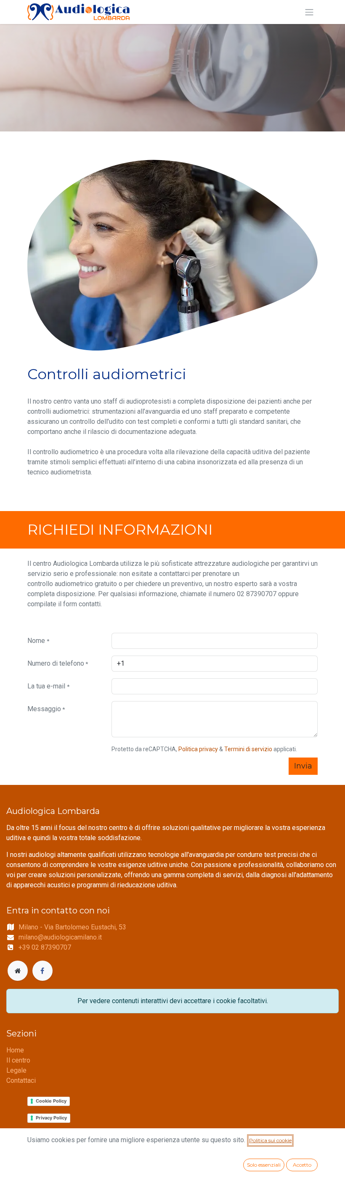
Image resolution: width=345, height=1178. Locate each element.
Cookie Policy (51, 1101)
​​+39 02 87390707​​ (45, 947)
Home (15, 1050)
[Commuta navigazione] (309, 12)
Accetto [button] (302, 1165)
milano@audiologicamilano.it (60, 937)
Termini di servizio (248, 749)
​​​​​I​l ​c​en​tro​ (18, 1060)
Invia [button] (303, 766)
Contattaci (21, 1080)
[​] (18, 971)
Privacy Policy (51, 1118)
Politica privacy (198, 749)
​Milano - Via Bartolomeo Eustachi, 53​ (72, 927)
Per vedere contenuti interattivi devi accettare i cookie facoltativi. (172, 1001)
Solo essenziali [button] (264, 1165)
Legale (16, 1070)
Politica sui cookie (270, 1140)
